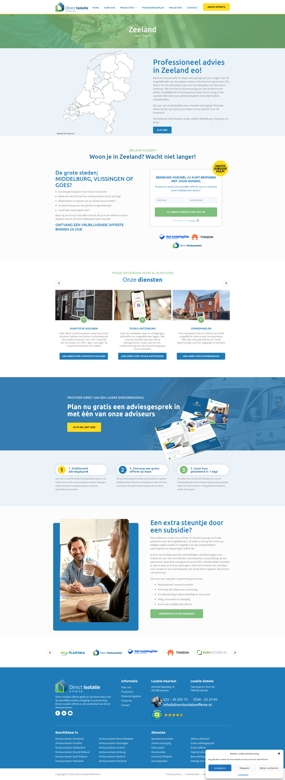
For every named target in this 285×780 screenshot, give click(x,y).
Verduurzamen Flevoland (69, 761)
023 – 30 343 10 (175, 699)
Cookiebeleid (243, 774)
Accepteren (220, 767)
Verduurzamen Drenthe (68, 743)
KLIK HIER (162, 130)
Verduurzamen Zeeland (112, 756)
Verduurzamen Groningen (113, 743)
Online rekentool (200, 738)
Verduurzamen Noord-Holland (72, 752)
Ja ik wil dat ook (84, 427)
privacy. (193, 220)
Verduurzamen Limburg (112, 752)
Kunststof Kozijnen (161, 756)
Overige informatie (201, 761)
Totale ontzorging (161, 743)
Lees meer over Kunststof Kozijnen (83, 356)
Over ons (109, 7)
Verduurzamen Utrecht (112, 747)
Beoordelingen (199, 756)
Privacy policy (173, 774)
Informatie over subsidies (176, 613)
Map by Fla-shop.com (65, 133)
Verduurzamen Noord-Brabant (116, 738)
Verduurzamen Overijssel (69, 738)
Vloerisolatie (158, 752)
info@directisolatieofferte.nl (187, 704)
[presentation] (58, 283)
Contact (192, 7)
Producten (127, 7)
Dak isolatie (157, 747)
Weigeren (244, 767)
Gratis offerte (216, 7)
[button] (279, 753)
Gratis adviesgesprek (202, 743)
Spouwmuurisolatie (162, 738)
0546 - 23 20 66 (205, 699)
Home (95, 7)
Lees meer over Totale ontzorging (142, 356)
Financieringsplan (153, 7)
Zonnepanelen (159, 761)
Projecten (175, 7)
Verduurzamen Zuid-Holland (71, 756)
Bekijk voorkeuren (269, 767)
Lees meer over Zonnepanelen (201, 356)
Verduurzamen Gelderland (70, 747)
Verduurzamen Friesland (112, 761)
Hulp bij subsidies (200, 752)
